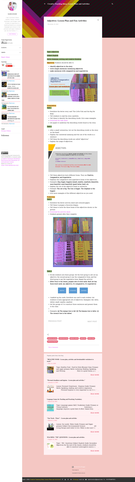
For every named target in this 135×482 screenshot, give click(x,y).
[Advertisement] (119, 19)
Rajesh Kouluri (12, 14)
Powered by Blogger (79, 467)
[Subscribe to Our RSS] (71, 479)
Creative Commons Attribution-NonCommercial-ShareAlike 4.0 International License (10, 160)
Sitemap (75, 479)
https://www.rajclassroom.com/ (10, 165)
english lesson (74, 338)
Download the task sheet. (59, 121)
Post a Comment (53, 347)
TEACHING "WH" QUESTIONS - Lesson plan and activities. (66, 437)
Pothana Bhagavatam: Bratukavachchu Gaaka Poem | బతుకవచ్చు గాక (14, 118)
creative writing (52, 338)
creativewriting (63, 338)
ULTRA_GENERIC (82, 470)
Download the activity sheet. (60, 212)
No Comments (5, 81)
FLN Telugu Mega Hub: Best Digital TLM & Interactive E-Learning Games (13, 108)
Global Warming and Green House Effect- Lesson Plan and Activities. (86, 326)
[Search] (112, 4)
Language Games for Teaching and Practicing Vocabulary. (64, 399)
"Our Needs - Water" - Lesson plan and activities (62, 418)
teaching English (52, 341)
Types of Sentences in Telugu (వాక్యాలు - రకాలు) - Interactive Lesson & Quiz (14, 86)
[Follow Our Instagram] (68, 479)
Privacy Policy (6, 131)
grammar (83, 338)
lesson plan (91, 338)
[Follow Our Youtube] (65, 479)
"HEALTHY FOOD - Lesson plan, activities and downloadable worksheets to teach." (70, 360)
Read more (95, 375)
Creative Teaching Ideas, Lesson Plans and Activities (69, 3)
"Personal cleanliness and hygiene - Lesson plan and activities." (66, 380)
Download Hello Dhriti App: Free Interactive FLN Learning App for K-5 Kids (14, 76)
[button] (98, 20)
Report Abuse (5, 57)
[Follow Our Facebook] (62, 479)
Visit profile (12, 34)
